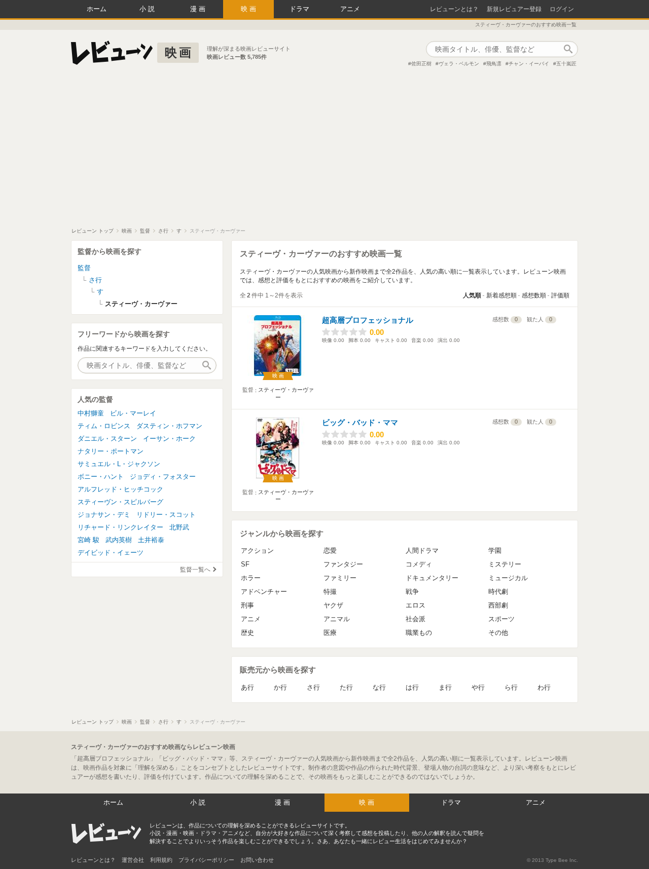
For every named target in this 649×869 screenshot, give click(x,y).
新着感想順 (501, 295)
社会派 (415, 619)
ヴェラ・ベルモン (459, 63)
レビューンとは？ (454, 9)
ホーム (96, 9)
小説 (148, 9)
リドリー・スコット (166, 514)
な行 (379, 687)
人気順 (472, 295)
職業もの (419, 632)
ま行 (445, 687)
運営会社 (133, 860)
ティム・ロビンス (104, 426)
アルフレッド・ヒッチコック (120, 489)
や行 (478, 687)
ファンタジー (343, 564)
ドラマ (299, 9)
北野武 (179, 527)
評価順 (560, 295)
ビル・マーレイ (133, 413)
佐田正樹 (421, 63)
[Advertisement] (324, 151)
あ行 (247, 687)
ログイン (562, 9)
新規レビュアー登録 (514, 9)
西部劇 (498, 605)
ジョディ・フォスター (163, 476)
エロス (415, 605)
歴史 (247, 632)
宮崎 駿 (88, 540)
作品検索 (568, 49)
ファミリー (339, 578)
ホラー (251, 578)
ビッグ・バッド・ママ (360, 422)
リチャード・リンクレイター (120, 527)
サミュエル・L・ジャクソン (119, 464)
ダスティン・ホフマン (169, 426)
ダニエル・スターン (107, 438)
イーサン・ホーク (169, 438)
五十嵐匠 (566, 63)
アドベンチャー (264, 591)
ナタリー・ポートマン (110, 451)
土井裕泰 (151, 540)
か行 (280, 687)
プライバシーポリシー (206, 860)
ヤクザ (333, 605)
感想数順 (534, 295)
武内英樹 (118, 540)
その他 (498, 632)
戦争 (412, 591)
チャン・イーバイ (529, 63)
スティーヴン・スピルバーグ (120, 502)
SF (245, 564)
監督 (84, 268)
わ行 (544, 687)
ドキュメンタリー (432, 578)
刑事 (247, 605)
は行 (412, 687)
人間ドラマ (422, 550)
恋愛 (330, 550)
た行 (346, 687)
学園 (494, 550)
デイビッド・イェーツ (110, 552)
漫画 (198, 9)
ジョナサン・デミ (104, 514)
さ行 (313, 687)
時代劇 (498, 591)
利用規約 (161, 860)
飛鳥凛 (493, 63)
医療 (330, 632)
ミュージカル (508, 578)
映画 (249, 9)
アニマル (336, 619)
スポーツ (501, 619)
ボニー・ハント (101, 476)
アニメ (350, 9)
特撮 (330, 591)
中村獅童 (91, 413)
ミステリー (504, 564)
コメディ (419, 564)
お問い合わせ (257, 860)
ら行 (511, 687)
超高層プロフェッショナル (367, 320)
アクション (257, 550)
